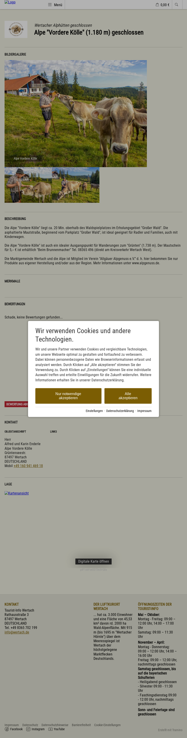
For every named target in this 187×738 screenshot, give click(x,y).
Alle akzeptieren (128, 396)
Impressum (144, 411)
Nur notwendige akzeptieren (68, 396)
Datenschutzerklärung (120, 411)
